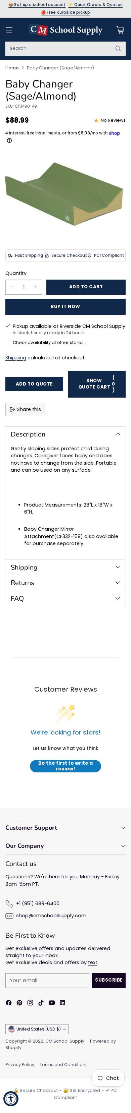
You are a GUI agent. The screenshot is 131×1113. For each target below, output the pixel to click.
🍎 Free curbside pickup (65, 12)
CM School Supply (64, 1041)
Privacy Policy (19, 1064)
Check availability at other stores (48, 342)
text (92, 962)
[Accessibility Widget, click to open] (10, 1098)
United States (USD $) (38, 1029)
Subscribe (109, 980)
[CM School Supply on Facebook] (9, 1004)
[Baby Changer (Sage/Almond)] (65, 194)
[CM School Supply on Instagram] (30, 1004)
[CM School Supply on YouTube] (52, 1004)
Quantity (16, 273)
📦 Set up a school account (37, 5)
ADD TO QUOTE (34, 384)
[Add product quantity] (36, 287)
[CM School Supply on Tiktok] (41, 1004)
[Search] (118, 49)
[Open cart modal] (120, 30)
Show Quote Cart (96, 383)
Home (12, 68)
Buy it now (65, 306)
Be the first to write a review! (65, 766)
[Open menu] (9, 30)
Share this (29, 409)
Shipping (15, 357)
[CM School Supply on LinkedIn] (62, 1004)
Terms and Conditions (64, 1064)
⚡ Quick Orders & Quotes (95, 5)
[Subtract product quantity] (12, 287)
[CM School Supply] (65, 29)
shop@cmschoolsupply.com (51, 915)
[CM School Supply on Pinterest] (19, 1004)
